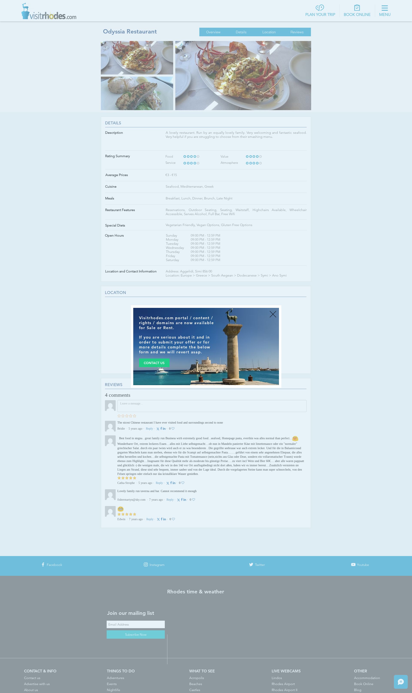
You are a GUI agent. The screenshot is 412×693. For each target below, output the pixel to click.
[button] (273, 314)
